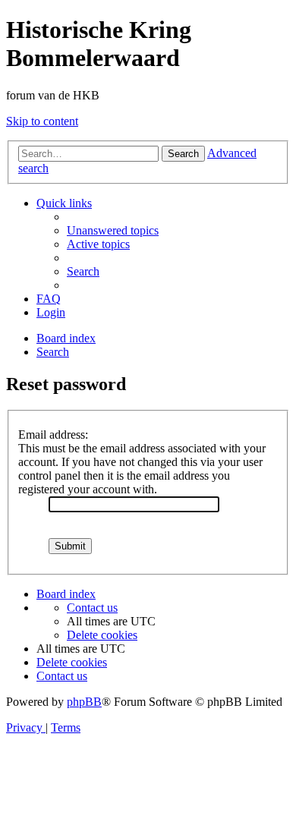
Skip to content (42, 121)
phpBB (84, 701)
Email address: (53, 434)
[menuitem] (113, 230)
